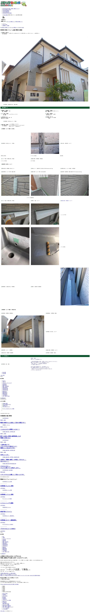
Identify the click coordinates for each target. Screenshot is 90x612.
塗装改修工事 (5, 389)
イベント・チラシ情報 (6, 600)
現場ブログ (4, 601)
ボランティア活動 (5, 604)
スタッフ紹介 (5, 595)
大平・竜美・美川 (6, 396)
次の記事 (4, 373)
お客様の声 (4, 599)
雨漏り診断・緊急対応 (6, 605)
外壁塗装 (4, 539)
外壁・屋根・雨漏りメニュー (7, 606)
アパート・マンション (7, 382)
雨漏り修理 (5, 387)
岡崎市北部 (4, 393)
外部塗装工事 (5, 388)
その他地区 (4, 550)
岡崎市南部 (5, 392)
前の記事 (4, 372)
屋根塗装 (4, 385)
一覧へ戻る (2, 375)
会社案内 (4, 594)
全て (3, 380)
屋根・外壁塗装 (5, 386)
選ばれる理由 (5, 593)
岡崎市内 (4, 391)
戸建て (4, 381)
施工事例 (4, 598)
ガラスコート (5, 390)
